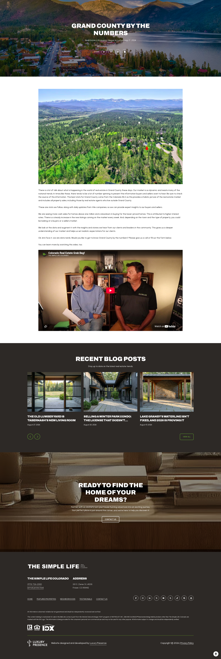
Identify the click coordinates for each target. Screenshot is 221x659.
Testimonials (85, 599)
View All (187, 437)
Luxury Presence (98, 643)
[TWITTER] (156, 598)
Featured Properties (46, 599)
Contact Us (101, 599)
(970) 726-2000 (34, 584)
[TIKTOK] (177, 598)
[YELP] (170, 598)
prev (30, 437)
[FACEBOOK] (135, 598)
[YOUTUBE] (163, 598)
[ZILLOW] (191, 598)
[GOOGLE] (184, 598)
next (37, 437)
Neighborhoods (67, 599)
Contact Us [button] (110, 519)
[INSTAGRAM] (142, 598)
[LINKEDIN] (149, 598)
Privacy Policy (187, 643)
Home (30, 599)
